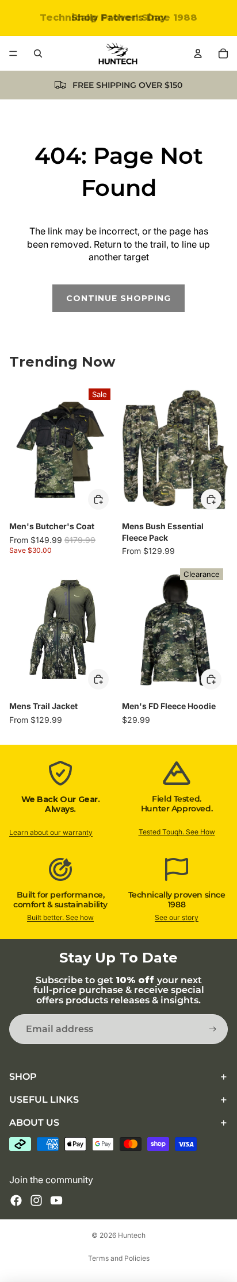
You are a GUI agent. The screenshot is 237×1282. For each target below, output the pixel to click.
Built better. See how (60, 917)
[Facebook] (16, 1200)
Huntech (132, 1235)
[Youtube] (56, 1200)
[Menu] (13, 53)
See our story (176, 917)
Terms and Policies (119, 1258)
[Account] (198, 53)
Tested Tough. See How (177, 831)
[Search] (38, 53)
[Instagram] (36, 1200)
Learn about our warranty (51, 832)
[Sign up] (213, 1029)
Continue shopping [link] (118, 298)
